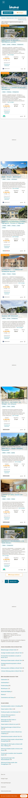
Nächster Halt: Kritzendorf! (10, 316)
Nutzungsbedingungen (6, 782)
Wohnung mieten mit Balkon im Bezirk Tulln (11, 668)
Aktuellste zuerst (21, 19)
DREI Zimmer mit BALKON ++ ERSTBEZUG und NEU (11, 41)
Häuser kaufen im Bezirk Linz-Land (9, 724)
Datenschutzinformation (6, 791)
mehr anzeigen (10, 54)
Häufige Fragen (4, 778)
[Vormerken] (25, 27)
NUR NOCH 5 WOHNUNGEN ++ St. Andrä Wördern (13, 542)
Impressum (3, 786)
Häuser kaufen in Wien (6, 709)
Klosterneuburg (4, 685)
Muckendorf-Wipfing (6, 691)
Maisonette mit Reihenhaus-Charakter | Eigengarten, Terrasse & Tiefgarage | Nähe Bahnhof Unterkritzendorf (14, 222)
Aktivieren (23, 796)
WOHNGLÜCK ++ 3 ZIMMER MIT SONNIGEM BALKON (12, 270)
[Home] (14, 7)
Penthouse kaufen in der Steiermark (9, 712)
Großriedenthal (4, 682)
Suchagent (20, 12)
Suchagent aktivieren (15, 574)
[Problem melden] (24, 69)
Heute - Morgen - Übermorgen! (11, 177)
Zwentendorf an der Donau (7, 697)
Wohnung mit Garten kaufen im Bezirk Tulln (11, 660)
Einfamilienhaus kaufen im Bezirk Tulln (10, 736)
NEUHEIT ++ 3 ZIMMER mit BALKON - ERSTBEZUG (14, 88)
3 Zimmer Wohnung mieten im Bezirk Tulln (11, 671)
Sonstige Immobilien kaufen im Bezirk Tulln (11, 652)
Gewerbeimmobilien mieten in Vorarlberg (11, 706)
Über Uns (3, 774)
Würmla (3, 694)
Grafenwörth (4, 679)
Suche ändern (8, 12)
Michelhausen (4, 688)
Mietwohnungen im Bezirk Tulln (8, 649)
